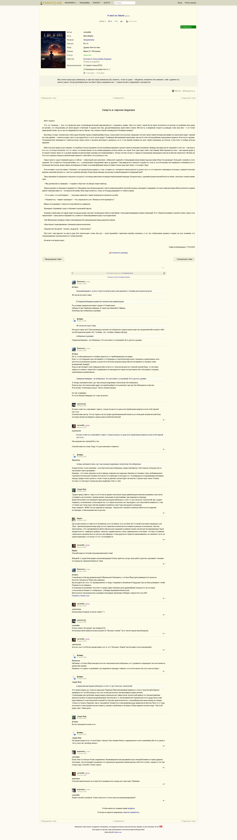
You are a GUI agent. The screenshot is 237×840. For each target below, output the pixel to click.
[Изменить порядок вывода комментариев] (164, 273)
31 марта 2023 (81, 622)
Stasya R (75, 558)
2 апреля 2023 (81, 775)
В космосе (87, 59)
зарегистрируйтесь (131, 812)
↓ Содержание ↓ (118, 98)
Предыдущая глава (49, 98)
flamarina (81, 282)
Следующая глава (188, 98)
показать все (128, 273)
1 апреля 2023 (81, 753)
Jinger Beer (82, 489)
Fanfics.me (117, 832)
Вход (180, 3)
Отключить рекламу (119, 253)
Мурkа (79, 518)
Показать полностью (80, 596)
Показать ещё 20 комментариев (118, 277)
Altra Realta (88, 36)
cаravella (87, 32)
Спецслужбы (98, 59)
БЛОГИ (107, 3)
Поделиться (190, 91)
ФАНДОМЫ (84, 3)
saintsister (81, 404)
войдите (131, 808)
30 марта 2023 (81, 283)
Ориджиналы (88, 40)
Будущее (107, 59)
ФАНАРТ (96, 3)
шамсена (81, 751)
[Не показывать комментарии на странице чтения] (72, 273)
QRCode (178, 91)
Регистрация (190, 3)
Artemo (75, 287)
